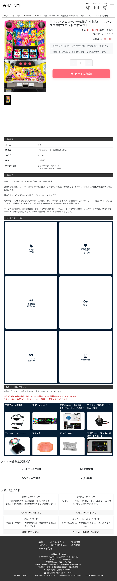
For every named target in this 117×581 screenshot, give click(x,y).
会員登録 (75, 545)
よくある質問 (57, 541)
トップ (5, 15)
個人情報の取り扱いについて (59, 572)
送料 (41, 541)
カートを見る (45, 548)
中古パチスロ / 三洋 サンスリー (26, 15)
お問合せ (43, 545)
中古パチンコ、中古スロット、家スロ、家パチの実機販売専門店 (48, 575)
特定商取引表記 (59, 545)
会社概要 (75, 541)
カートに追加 (83, 74)
